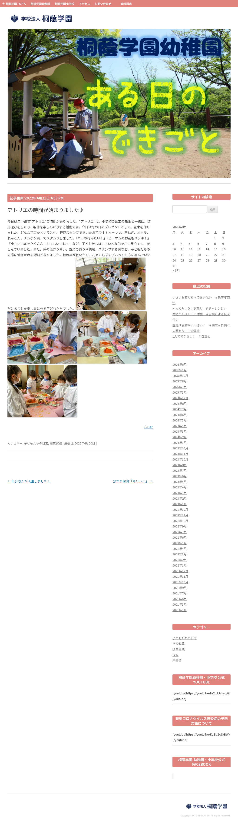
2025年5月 (179, 392)
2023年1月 (179, 504)
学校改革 (178, 643)
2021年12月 (180, 571)
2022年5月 (179, 543)
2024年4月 (179, 426)
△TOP (148, 426)
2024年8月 (179, 403)
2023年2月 (179, 498)
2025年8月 (179, 381)
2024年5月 (179, 420)
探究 (175, 655)
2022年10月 (180, 520)
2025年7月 (179, 387)
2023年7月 (179, 470)
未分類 (177, 660)
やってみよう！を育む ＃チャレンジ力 (199, 308)
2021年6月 (179, 599)
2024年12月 (180, 398)
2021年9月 (179, 587)
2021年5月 (179, 604)
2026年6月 (179, 364)
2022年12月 (180, 509)
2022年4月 (179, 548)
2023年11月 (180, 453)
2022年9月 (179, 526)
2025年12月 (180, 375)
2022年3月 (179, 554)
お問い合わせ (103, 4)
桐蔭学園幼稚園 (40, 4)
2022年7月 (179, 532)
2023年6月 (179, 476)
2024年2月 (179, 437)
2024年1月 (179, 442)
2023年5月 (179, 481)
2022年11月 (180, 515)
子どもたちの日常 (36, 443)
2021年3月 (179, 610)
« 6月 (176, 270)
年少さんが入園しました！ (28, 481)
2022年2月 (179, 559)
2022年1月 (179, 565)
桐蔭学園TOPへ (16, 4)
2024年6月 (179, 414)
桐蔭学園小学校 (64, 4)
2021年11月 (180, 576)
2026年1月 (179, 370)
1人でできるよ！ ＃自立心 (191, 336)
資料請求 (126, 4)
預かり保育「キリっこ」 (133, 481)
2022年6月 (179, 537)
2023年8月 (179, 465)
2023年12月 (180, 448)
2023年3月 (179, 493)
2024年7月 (179, 409)
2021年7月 (179, 593)
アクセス (84, 4)
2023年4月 (179, 487)
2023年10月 (180, 459)
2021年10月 (180, 582)
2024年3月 (179, 431)
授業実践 (56, 443)
